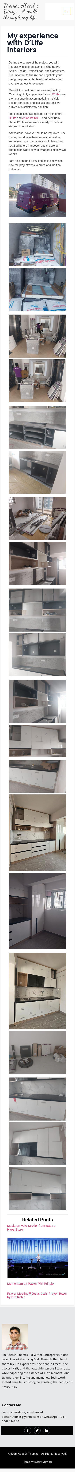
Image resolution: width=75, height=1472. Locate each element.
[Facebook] (27, 1430)
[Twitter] (37, 1430)
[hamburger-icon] (67, 11)
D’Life (55, 94)
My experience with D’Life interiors (32, 43)
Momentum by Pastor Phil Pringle (30, 1283)
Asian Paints (30, 118)
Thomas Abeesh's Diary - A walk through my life (21, 11)
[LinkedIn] (46, 1430)
